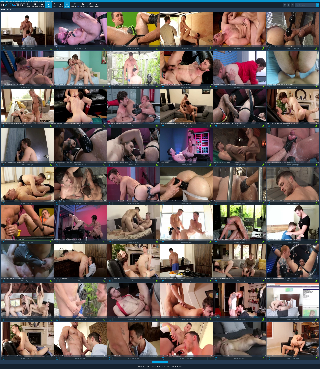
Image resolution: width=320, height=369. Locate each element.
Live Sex (67, 6)
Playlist (60, 6)
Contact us (165, 366)
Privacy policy (156, 366)
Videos (28, 6)
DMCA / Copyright (144, 366)
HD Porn (82, 6)
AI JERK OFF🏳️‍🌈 (75, 6)
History (55, 6)
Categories (35, 6)
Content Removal (176, 366)
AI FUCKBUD (90, 6)
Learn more (50, 1)
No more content (160, 362)
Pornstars (48, 6)
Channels (41, 6)
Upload (97, 6)
